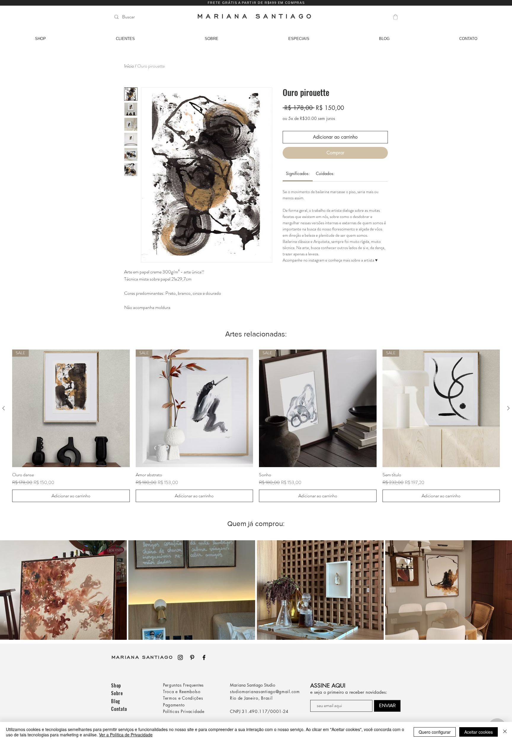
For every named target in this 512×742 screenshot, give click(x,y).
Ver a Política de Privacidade (126, 735)
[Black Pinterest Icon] (192, 657)
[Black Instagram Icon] (180, 657)
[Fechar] (504, 732)
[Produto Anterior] (3, 408)
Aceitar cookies (478, 732)
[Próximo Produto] (508, 408)
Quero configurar (435, 732)
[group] (256, 425)
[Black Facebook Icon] (204, 657)
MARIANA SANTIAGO (142, 657)
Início (129, 65)
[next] (501, 593)
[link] (298, 173)
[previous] (11, 593)
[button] (395, 17)
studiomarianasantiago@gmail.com (265, 691)
